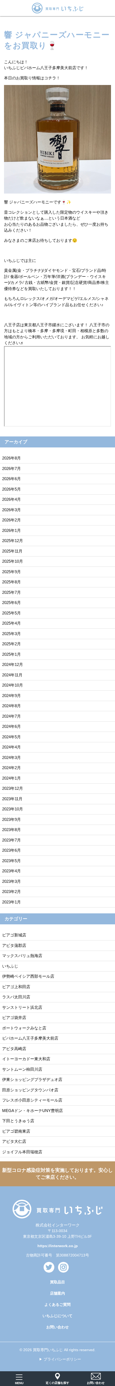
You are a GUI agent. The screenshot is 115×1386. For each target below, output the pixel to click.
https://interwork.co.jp (57, 1246)
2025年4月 (11, 623)
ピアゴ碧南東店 (16, 1131)
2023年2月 (11, 891)
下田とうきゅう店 (18, 1120)
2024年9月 (11, 695)
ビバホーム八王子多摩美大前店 (30, 1038)
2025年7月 (11, 592)
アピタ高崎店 (14, 1048)
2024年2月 (11, 767)
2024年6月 (11, 726)
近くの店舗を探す (57, 1382)
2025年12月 (12, 540)
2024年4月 (11, 747)
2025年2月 (11, 644)
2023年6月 (11, 850)
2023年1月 (11, 902)
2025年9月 (11, 571)
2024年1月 (11, 778)
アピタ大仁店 (14, 1141)
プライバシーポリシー (62, 1359)
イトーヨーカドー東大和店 (26, 1059)
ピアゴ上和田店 (16, 986)
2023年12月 (12, 788)
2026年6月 (11, 478)
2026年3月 (11, 509)
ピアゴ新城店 (14, 935)
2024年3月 (11, 757)
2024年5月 (11, 737)
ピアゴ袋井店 (14, 1017)
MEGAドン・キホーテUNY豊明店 (32, 1110)
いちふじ (10, 966)
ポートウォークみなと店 (24, 1028)
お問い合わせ (57, 1327)
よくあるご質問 (57, 1304)
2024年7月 (11, 716)
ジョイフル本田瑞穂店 (22, 1152)
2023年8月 (11, 829)
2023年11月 (12, 798)
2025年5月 (11, 613)
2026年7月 (11, 468)
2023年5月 (11, 860)
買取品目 (57, 1282)
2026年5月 (11, 489)
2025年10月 (12, 561)
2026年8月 (11, 458)
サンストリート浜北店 (22, 1007)
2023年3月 (11, 881)
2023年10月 (12, 809)
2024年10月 (12, 685)
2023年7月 (11, 840)
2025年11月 (12, 551)
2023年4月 (11, 871)
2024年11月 (12, 675)
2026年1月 (11, 530)
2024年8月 (11, 705)
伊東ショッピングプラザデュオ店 (32, 1079)
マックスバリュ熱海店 (22, 955)
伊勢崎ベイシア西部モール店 (28, 976)
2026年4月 (11, 499)
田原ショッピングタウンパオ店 (30, 1090)
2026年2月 (11, 520)
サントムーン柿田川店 (22, 1069)
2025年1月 (11, 654)
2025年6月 (11, 602)
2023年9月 (11, 819)
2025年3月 (11, 633)
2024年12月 (12, 664)
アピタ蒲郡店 (14, 945)
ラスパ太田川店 (16, 997)
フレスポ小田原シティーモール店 (32, 1100)
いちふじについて (57, 1316)
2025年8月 (11, 582)
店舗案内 (57, 1293)
